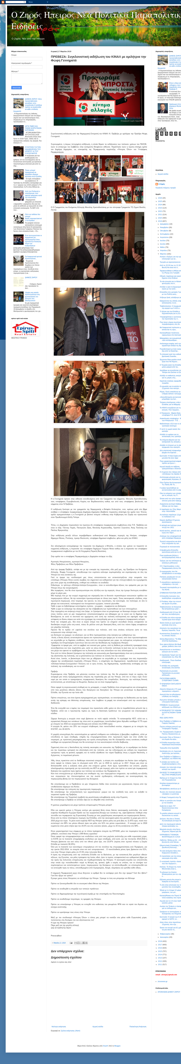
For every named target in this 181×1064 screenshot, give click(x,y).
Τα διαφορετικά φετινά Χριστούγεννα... (33, 258)
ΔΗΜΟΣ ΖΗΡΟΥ (31, 278)
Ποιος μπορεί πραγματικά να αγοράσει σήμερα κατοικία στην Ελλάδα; (33, 173)
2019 (160, 221)
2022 (160, 211)
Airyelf (105, 1046)
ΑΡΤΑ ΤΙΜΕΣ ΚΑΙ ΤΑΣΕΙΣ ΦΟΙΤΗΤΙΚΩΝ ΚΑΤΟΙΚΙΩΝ (33, 128)
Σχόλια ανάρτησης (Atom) (70, 1031)
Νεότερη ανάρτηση (59, 1027)
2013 (160, 958)
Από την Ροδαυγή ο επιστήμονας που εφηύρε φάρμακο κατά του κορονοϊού (33, 194)
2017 (160, 945)
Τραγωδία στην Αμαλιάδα (169, 748)
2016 (160, 948)
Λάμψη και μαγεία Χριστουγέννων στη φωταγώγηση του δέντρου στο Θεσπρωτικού (32, 297)
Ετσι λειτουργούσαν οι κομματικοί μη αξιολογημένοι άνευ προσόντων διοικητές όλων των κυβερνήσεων (33, 241)
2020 (160, 218)
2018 (160, 941)
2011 (160, 964)
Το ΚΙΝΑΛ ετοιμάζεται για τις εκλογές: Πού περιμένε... (170, 409)
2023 (160, 208)
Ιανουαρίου (164, 937)
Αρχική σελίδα (97, 1027)
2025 (160, 201)
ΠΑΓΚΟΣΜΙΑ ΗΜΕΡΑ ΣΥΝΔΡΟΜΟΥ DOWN (169, 679)
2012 (160, 961)
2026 (160, 198)
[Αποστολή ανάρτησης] (71, 943)
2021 (160, 215)
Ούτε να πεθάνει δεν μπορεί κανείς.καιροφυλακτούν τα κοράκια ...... (33, 217)
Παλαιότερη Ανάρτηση (138, 1027)
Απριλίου (163, 250)
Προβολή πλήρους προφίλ (166, 188)
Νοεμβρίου (164, 227)
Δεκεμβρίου (164, 224)
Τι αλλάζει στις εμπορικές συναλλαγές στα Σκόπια (170, 667)
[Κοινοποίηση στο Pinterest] (86, 942)
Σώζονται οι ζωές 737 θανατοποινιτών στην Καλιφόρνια (169, 808)
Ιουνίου (163, 244)
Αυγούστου (164, 237)
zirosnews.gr (162, 981)
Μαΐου (162, 247)
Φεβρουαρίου (165, 934)
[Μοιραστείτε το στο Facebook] (83, 942)
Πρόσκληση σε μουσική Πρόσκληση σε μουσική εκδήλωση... (170, 673)
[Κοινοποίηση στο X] (81, 942)
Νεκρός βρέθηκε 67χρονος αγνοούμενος (170, 521)
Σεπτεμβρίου (165, 234)
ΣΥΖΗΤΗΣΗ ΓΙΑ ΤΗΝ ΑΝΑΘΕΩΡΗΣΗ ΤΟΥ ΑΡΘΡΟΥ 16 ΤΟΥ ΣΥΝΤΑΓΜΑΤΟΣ (33, 150)
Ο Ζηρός (161, 184)
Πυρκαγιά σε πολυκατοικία (170, 547)
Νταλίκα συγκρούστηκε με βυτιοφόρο (169, 784)
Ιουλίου (163, 241)
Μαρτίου (163, 254)
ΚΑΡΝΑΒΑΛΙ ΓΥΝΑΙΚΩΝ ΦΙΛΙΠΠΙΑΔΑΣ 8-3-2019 (170, 836)
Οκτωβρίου (164, 231)
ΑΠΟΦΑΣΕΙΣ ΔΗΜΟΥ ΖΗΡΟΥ (169, 992)
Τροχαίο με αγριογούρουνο (170, 262)
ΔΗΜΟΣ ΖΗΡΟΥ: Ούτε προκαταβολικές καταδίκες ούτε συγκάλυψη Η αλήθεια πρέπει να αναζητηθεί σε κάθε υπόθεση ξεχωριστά (27, 105)
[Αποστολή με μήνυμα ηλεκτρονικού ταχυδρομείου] (75, 942)
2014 (160, 955)
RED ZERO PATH (166, 718)
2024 (160, 205)
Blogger (117, 1046)
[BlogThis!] (78, 942)
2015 (160, 951)
